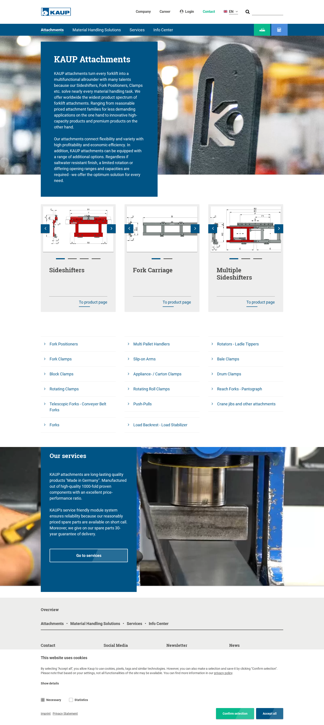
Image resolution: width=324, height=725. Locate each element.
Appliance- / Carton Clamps (157, 374)
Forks (54, 425)
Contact (209, 11)
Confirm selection (235, 713)
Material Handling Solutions (97, 30)
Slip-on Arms (144, 359)
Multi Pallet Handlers (151, 344)
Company (143, 11)
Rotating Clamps (64, 389)
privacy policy (223, 673)
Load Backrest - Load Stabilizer (160, 425)
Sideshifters (66, 270)
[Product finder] (262, 30)
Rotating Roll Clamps (151, 389)
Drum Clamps (229, 374)
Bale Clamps (228, 359)
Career (165, 11)
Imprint (46, 713)
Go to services (88, 555)
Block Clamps (61, 374)
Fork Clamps (61, 359)
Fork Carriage (153, 270)
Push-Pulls (142, 404)
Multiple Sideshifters (234, 273)
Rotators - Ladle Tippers (238, 344)
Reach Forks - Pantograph (239, 389)
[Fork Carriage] (162, 229)
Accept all (270, 713)
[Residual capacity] (279, 30)
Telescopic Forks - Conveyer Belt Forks (78, 407)
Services (137, 30)
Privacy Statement (65, 713)
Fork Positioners (64, 344)
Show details (50, 683)
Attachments (52, 30)
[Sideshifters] (78, 229)
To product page (93, 302)
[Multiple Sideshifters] (245, 229)
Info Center (163, 30)
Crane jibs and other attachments (246, 404)
